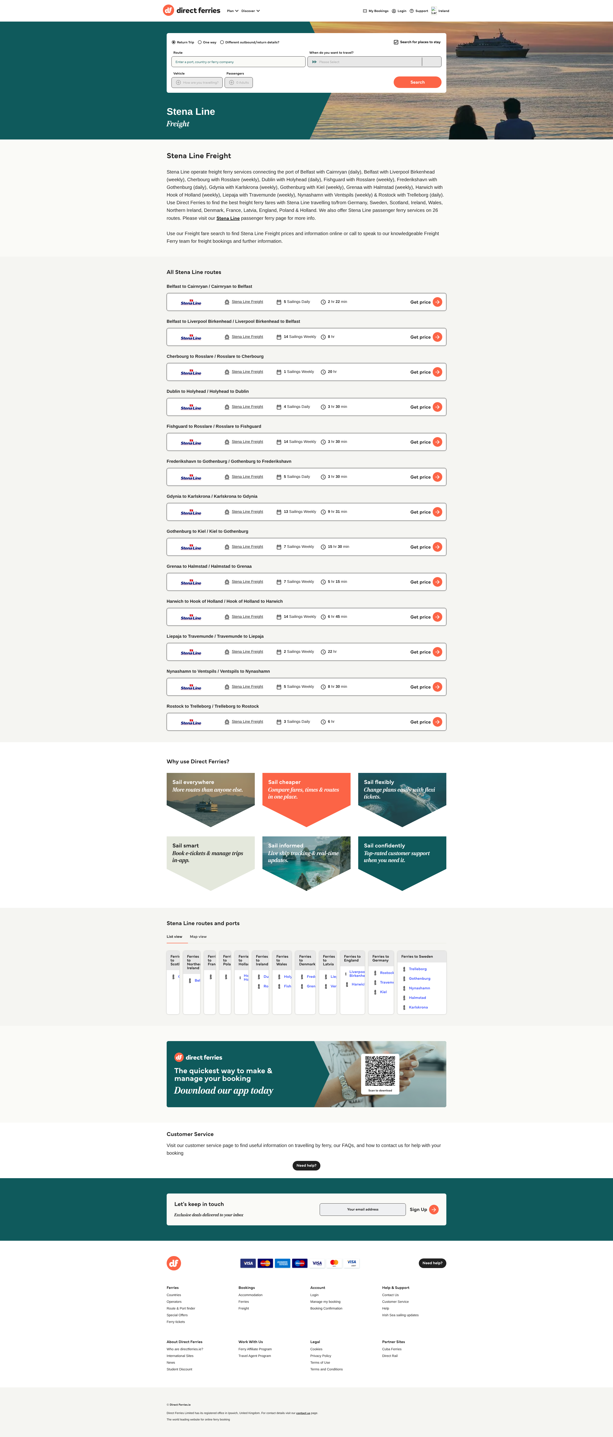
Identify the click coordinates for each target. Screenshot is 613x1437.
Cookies (316, 1349)
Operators (174, 1302)
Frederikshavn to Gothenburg (197, 461)
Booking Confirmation (326, 1308)
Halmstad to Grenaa (231, 566)
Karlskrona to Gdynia (235, 496)
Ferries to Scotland (174, 960)
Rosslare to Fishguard (238, 426)
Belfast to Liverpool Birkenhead (199, 321)
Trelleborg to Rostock (237, 706)
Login (314, 1295)
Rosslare (271, 986)
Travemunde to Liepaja (240, 636)
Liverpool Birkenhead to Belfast (267, 321)
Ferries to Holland (243, 960)
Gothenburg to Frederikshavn (261, 461)
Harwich (359, 984)
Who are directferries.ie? (185, 1349)
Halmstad (417, 998)
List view (174, 937)
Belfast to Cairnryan (187, 286)
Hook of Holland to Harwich (255, 601)
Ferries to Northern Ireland (193, 962)
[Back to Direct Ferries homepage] (191, 11)
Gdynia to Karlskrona (188, 496)
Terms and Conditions (326, 1369)
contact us (303, 1413)
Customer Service (395, 1302)
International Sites (180, 1356)
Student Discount (179, 1369)
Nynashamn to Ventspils (191, 671)
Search (417, 82)
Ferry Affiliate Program (255, 1349)
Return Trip (185, 42)
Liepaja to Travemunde (190, 636)
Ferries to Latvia (329, 960)
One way (209, 42)
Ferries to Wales (282, 960)
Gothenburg (420, 979)
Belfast (201, 981)
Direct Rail (390, 1356)
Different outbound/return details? (252, 42)
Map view (198, 937)
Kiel (383, 992)
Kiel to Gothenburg (228, 531)
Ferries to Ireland (262, 960)
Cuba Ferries (392, 1349)
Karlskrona (418, 1007)
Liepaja (337, 977)
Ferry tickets (176, 1322)
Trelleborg (418, 969)
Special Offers (177, 1315)
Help (385, 1308)
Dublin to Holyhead (186, 391)
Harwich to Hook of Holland (195, 601)
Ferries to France (212, 960)
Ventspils (339, 986)
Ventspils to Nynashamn (245, 671)
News (171, 1362)
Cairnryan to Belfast (231, 286)
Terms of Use (320, 1362)
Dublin (269, 977)
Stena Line (228, 218)
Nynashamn (419, 988)
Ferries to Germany (380, 958)
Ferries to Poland (227, 960)
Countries (174, 1295)
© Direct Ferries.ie (179, 1404)
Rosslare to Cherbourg (240, 356)
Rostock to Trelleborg (189, 706)
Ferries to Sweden (417, 957)
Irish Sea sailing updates (400, 1315)
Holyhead (292, 977)
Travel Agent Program (254, 1356)
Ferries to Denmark (307, 960)
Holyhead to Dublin (229, 391)
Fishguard (293, 986)
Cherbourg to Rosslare (190, 356)
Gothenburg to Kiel (186, 531)
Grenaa (313, 986)
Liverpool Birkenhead (359, 974)
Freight (243, 1308)
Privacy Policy (320, 1356)
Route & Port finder (181, 1308)
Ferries (243, 1302)
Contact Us (390, 1295)
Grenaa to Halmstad (187, 566)
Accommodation (250, 1295)
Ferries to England (352, 958)
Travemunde (391, 982)
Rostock (387, 973)
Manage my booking (325, 1302)
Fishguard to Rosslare (189, 426)
